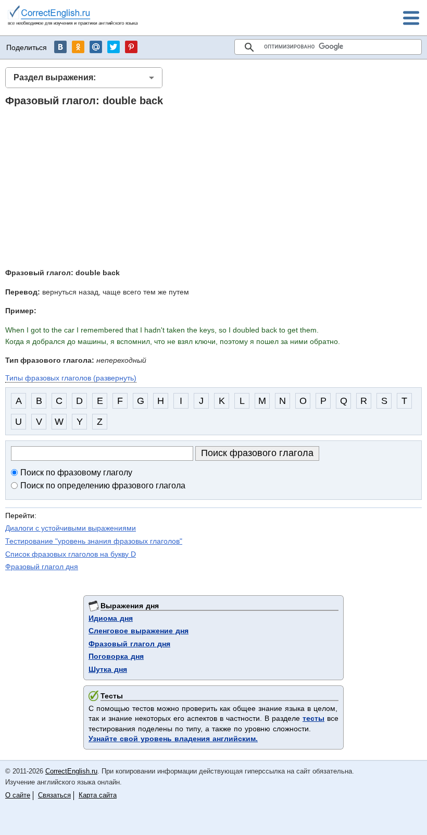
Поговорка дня (116, 656)
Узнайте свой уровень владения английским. (173, 738)
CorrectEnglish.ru (71, 771)
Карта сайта (98, 795)
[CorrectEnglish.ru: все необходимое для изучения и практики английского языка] (73, 17)
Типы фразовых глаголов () (70, 378)
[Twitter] (113, 47)
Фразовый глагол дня (41, 566)
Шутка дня (108, 669)
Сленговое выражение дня (139, 631)
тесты (313, 718)
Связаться (54, 795)
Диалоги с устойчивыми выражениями (70, 528)
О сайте (17, 795)
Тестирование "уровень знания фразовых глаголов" (93, 541)
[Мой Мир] (96, 47)
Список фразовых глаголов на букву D (70, 554)
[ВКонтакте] (60, 47)
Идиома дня (111, 618)
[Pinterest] (131, 47)
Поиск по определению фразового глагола (102, 485)
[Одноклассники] (78, 47)
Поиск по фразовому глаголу (76, 472)
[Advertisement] (213, 187)
